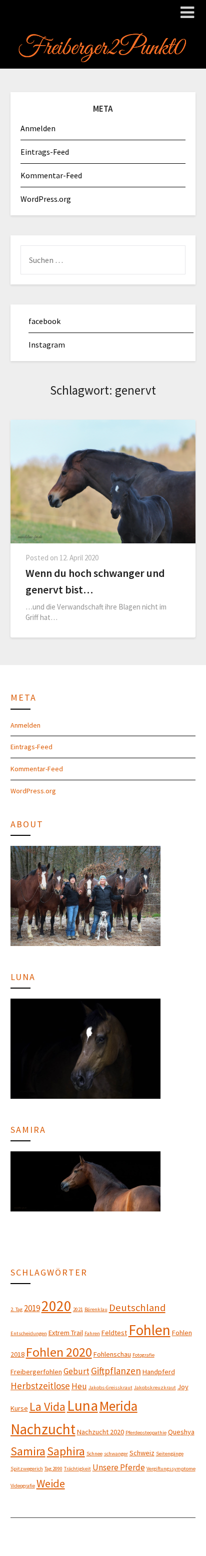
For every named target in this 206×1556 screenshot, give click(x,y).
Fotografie (143, 1355)
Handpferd (158, 1371)
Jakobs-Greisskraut (110, 1387)
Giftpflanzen (116, 1371)
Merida (119, 1405)
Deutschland (137, 1307)
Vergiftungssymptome (171, 1468)
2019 (32, 1308)
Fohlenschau (112, 1354)
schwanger (116, 1453)
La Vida (48, 1406)
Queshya (181, 1431)
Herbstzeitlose (40, 1386)
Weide (50, 1483)
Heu (79, 1386)
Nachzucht (43, 1429)
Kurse (19, 1408)
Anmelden (38, 128)
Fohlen (149, 1330)
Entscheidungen (28, 1333)
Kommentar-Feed (51, 175)
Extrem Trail (65, 1332)
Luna (82, 1405)
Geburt (77, 1371)
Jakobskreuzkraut (155, 1387)
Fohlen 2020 (59, 1352)
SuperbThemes (153, 1532)
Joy (183, 1386)
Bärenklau (96, 1309)
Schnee (94, 1453)
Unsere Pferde (118, 1467)
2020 (57, 1306)
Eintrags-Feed (44, 152)
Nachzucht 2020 (100, 1431)
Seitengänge (170, 1453)
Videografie (22, 1485)
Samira (28, 1451)
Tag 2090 (53, 1468)
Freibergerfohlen (36, 1371)
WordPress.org (45, 199)
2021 (78, 1309)
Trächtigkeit (77, 1468)
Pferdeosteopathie (146, 1432)
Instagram (46, 345)
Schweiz (142, 1452)
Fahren (92, 1333)
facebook (44, 321)
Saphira (66, 1451)
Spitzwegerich (26, 1468)
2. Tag (16, 1309)
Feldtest (114, 1332)
